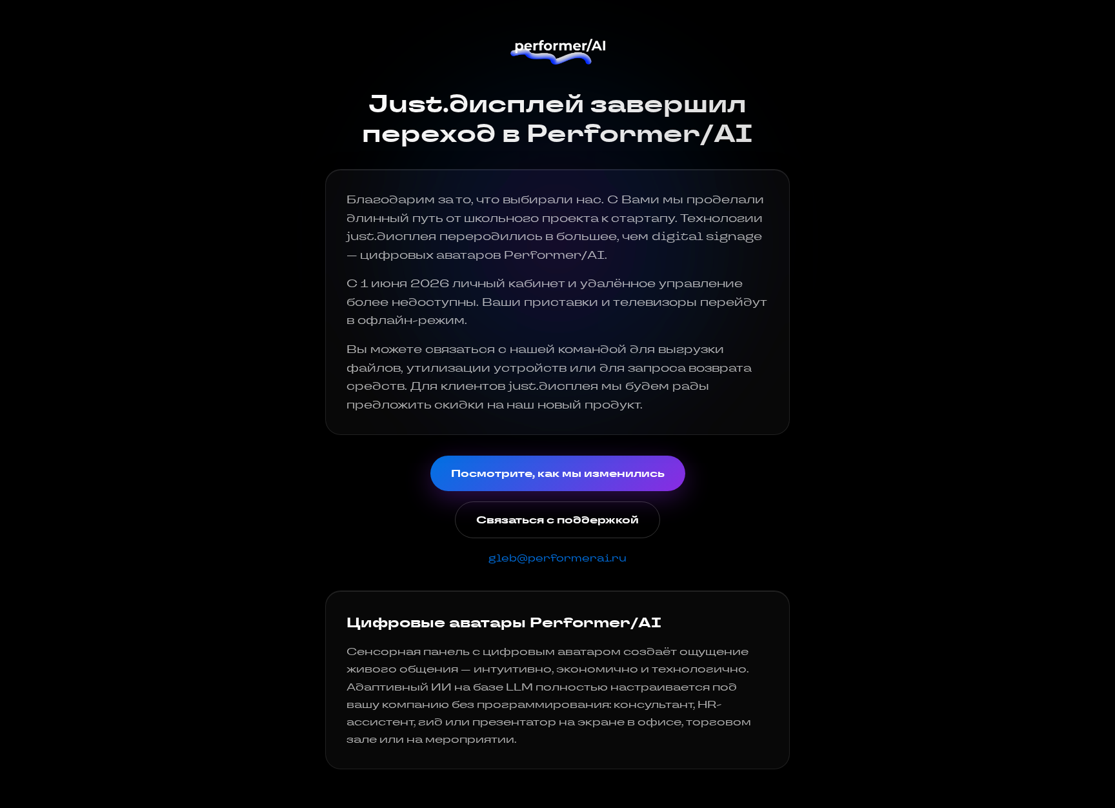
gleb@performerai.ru (557, 558)
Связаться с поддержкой (557, 519)
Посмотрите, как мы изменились (558, 473)
